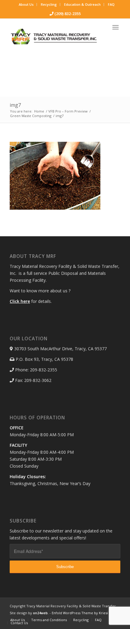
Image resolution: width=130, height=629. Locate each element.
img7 (15, 105)
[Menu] (115, 27)
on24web (40, 613)
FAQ (111, 4)
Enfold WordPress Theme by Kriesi (80, 613)
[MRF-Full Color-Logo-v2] (54, 37)
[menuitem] (26, 4)
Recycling (49, 4)
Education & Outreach (82, 4)
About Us (26, 4)
